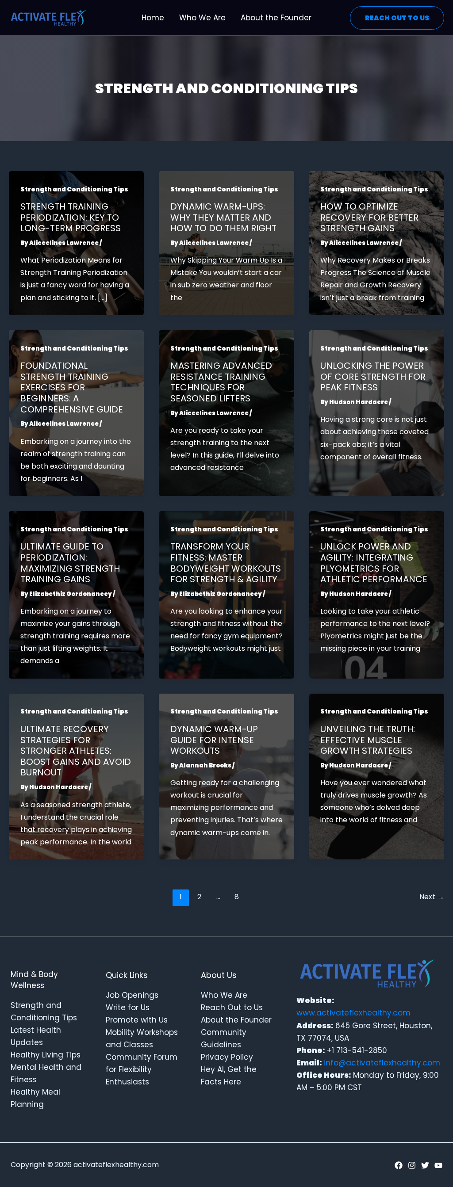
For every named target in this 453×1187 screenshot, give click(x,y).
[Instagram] (412, 1165)
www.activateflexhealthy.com (353, 1013)
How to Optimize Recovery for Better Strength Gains (369, 217)
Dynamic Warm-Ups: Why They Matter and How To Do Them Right (223, 217)
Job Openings (132, 995)
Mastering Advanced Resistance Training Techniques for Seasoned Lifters (221, 382)
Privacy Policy (227, 1057)
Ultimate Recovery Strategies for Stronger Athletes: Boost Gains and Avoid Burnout (75, 751)
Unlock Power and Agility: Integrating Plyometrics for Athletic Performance (373, 562)
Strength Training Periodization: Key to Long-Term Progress (70, 217)
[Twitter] (425, 1165)
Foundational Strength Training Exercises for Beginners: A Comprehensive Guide (71, 387)
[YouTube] (438, 1165)
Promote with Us (137, 1020)
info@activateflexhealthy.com (382, 1062)
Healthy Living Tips (46, 1055)
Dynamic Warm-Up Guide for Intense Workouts (214, 740)
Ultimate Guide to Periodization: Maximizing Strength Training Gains (70, 562)
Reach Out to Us (232, 1007)
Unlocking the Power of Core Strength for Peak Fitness (373, 376)
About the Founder (236, 1020)
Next (431, 897)
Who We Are (224, 995)
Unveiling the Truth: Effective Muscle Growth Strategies (367, 740)
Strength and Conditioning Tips (74, 189)
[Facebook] (399, 1165)
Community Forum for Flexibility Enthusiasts (141, 1069)
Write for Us (128, 1007)
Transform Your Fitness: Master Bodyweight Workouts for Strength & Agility (225, 562)
